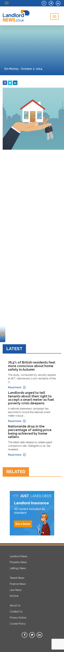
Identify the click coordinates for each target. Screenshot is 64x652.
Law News (16, 590)
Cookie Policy (18, 623)
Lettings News (18, 568)
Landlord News (18, 556)
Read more (14, 387)
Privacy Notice (18, 617)
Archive (14, 595)
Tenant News (17, 577)
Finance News (18, 584)
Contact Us (16, 611)
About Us (15, 605)
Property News (18, 562)
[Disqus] (32, 196)
